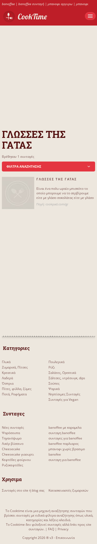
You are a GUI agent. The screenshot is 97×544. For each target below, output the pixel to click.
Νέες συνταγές (13, 427)
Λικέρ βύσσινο (12, 443)
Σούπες (54, 383)
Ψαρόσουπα (11, 433)
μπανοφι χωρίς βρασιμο (66, 449)
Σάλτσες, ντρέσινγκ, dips (66, 378)
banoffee (8, 4)
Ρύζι (51, 367)
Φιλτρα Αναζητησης (23, 166)
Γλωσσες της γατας (56, 179)
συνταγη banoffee (61, 433)
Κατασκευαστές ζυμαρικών (68, 490)
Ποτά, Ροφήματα (14, 394)
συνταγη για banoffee (64, 459)
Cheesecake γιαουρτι (18, 454)
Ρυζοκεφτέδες (12, 465)
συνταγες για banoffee (65, 438)
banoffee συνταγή (31, 4)
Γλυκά (6, 362)
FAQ (51, 529)
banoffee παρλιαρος (63, 443)
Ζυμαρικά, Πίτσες (15, 367)
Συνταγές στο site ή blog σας (23, 490)
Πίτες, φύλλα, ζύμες (17, 388)
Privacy (63, 529)
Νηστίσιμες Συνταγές (64, 394)
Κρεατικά (8, 372)
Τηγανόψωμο (12, 438)
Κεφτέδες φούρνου (16, 459)
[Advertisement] (48, 74)
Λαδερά (7, 378)
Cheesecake (11, 449)
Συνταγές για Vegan (63, 399)
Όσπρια (7, 383)
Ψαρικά (54, 388)
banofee (54, 454)
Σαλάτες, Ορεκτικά (62, 372)
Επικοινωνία (65, 537)
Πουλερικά (56, 362)
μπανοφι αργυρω (60, 4)
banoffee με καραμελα (64, 427)
